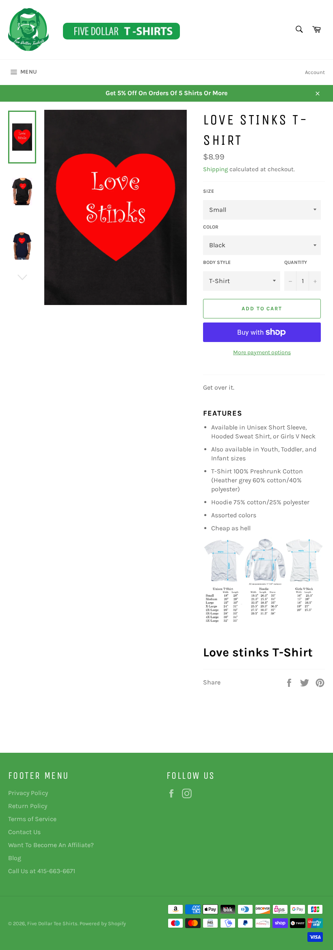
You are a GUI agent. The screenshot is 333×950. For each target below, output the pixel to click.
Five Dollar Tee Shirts (52, 923)
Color (210, 227)
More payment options (262, 352)
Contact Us (24, 832)
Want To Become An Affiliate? (51, 845)
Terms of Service (32, 819)
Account (315, 72)
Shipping (215, 169)
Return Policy (27, 806)
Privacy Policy (28, 793)
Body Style (217, 262)
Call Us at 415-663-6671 (41, 871)
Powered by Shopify (103, 923)
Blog (14, 858)
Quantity (295, 262)
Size (208, 191)
